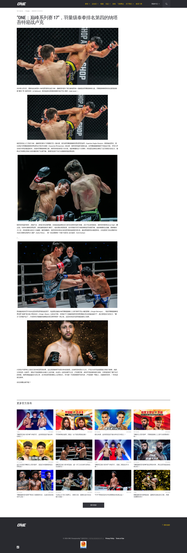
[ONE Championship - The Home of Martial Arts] (21, 4)
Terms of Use (120, 538)
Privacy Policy (109, 538)
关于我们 (129, 4)
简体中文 (155, 4)
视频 (102, 4)
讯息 (107, 4)
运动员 (94, 4)
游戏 (114, 4)
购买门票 (139, 4)
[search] (166, 4)
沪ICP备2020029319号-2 (96, 538)
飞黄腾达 (121, 4)
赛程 (86, 4)
